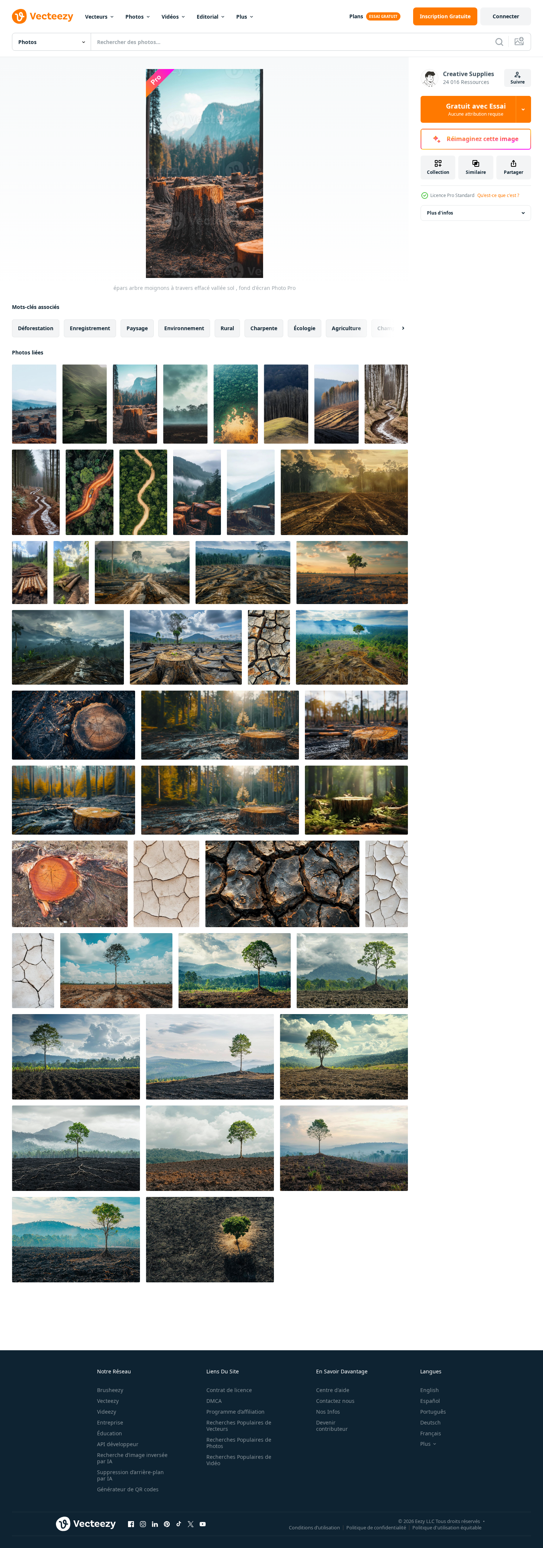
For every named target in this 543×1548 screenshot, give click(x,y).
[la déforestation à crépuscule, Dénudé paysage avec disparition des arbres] (344, 492)
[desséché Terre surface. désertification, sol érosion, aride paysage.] (282, 884)
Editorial (207, 16)
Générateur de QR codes (128, 1489)
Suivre (518, 82)
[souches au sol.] (70, 884)
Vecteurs (96, 16)
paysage (137, 328)
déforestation (35, 328)
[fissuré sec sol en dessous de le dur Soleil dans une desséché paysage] (33, 970)
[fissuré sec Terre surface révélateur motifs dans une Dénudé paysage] (386, 884)
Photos (134, 16)
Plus (241, 16)
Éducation (109, 1433)
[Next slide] (397, 328)
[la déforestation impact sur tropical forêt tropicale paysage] (68, 647)
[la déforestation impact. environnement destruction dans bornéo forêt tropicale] (186, 647)
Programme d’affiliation (235, 1411)
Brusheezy (110, 1390)
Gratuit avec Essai (476, 109)
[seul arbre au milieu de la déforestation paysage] (352, 647)
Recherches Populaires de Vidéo (238, 1460)
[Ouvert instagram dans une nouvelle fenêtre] (143, 1524)
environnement (184, 328)
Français (430, 1433)
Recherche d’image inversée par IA (132, 1458)
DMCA (214, 1400)
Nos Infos (328, 1411)
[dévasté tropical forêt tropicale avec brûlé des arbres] (243, 572)
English (429, 1390)
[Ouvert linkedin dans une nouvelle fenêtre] (155, 1524)
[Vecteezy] (42, 16)
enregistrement (90, 328)
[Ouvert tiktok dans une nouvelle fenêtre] (179, 1524)
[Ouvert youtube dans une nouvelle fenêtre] (203, 1524)
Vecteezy (108, 1400)
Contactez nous (335, 1400)
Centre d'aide (332, 1390)
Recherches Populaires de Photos (238, 1443)
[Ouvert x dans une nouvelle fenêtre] (191, 1524)
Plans (356, 16)
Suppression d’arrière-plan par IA (130, 1475)
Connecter (506, 16)
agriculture (346, 328)
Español (430, 1400)
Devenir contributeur (332, 1425)
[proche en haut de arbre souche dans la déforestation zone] (73, 725)
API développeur (117, 1444)
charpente (263, 328)
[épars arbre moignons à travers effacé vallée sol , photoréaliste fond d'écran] (34, 404)
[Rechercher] (499, 41)
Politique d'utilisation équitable (446, 1527)
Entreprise (110, 1422)
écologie (304, 328)
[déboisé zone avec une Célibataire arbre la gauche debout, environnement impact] (352, 572)
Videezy (106, 1411)
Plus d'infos (440, 213)
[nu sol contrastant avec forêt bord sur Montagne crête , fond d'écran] (336, 404)
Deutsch (430, 1422)
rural (227, 328)
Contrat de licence (229, 1390)
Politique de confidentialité (376, 1527)
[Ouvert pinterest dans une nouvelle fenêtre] (167, 1524)
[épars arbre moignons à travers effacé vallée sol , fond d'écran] (135, 404)
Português (433, 1411)
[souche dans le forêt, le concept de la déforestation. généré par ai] (356, 800)
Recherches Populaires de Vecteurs (238, 1425)
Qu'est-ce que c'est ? (498, 195)
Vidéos (170, 16)
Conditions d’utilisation (314, 1527)
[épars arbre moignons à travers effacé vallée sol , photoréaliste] (84, 404)
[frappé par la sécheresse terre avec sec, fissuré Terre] (166, 884)
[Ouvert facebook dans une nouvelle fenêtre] (131, 1524)
